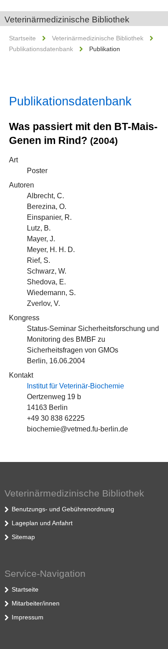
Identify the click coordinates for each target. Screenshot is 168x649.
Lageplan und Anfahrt (42, 523)
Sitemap (23, 536)
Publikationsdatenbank (41, 48)
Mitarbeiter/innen (36, 603)
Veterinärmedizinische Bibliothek (66, 19)
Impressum (27, 617)
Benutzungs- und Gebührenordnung (63, 509)
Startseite (22, 38)
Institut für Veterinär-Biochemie (75, 386)
